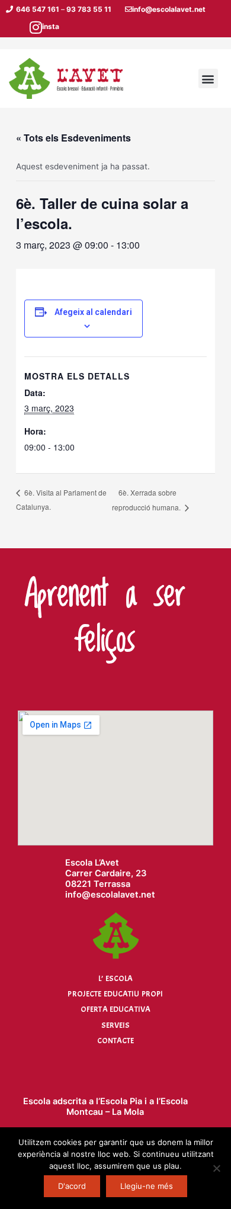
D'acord (72, 1186)
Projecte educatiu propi (115, 994)
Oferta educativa (115, 1009)
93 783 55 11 (88, 9)
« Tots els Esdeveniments (73, 137)
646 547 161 (37, 9)
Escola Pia (121, 1101)
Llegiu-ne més (146, 1186)
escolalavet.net (123, 894)
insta (50, 26)
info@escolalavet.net (169, 9)
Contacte (115, 1041)
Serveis (115, 1025)
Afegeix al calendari (93, 312)
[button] (208, 78)
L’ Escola (115, 978)
